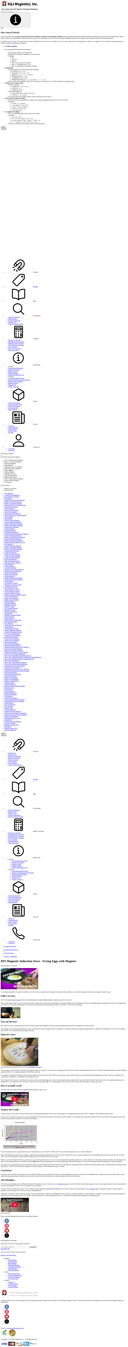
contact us (15, 43)
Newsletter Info (5, 1249)
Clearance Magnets (10, 710)
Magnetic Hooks (9, 683)
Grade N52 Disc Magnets (12, 554)
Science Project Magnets (11, 640)
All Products (12, 753)
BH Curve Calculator (14, 348)
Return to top (5, 1255)
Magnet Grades (12, 371)
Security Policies (13, 1287)
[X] (6, 1237)
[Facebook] (6, 1222)
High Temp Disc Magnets (12, 561)
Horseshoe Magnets (10, 730)
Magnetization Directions (15, 381)
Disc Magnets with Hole (11, 497)
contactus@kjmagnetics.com (15, 1328)
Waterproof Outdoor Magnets (13, 649)
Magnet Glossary (13, 383)
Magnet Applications (10, 694)
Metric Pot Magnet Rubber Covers (14, 542)
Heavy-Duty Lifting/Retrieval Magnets (15, 664)
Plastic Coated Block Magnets (13, 524)
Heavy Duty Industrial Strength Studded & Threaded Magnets (22, 657)
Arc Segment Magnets (11, 608)
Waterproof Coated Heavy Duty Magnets (16, 669)
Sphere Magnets (9, 618)
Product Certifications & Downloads (19, 380)
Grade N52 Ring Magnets (12, 557)
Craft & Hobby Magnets (11, 628)
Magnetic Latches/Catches (12, 667)
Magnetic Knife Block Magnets (13, 650)
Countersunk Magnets (11, 596)
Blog (34, 301)
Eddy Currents (16, 1000)
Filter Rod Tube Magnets (11, 661)
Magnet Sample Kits (10, 693)
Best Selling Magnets (10, 622)
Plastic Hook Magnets (11, 573)
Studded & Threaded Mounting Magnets (16, 534)
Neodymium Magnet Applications (14, 699)
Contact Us (36, 447)
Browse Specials (13, 760)
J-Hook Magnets (9, 566)
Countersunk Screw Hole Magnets (14, 666)
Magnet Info (36, 365)
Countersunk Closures (11, 586)
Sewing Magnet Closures (11, 591)
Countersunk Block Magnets (12, 522)
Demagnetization (13, 841)
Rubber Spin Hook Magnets (12, 571)
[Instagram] (6, 1227)
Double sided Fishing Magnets (13, 579)
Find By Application (14, 320)
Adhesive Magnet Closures (12, 593)
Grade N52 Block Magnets (12, 556)
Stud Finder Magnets (10, 642)
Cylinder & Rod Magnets (11, 495)
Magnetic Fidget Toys (10, 728)
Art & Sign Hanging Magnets (13, 632)
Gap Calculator (12, 347)
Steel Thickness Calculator (16, 345)
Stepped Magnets (9, 601)
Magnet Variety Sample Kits (12, 620)
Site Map (11, 432)
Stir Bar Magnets (9, 617)
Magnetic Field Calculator (16, 343)
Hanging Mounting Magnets (12, 539)
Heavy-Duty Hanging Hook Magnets (15, 662)
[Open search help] (15, 19)
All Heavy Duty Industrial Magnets (14, 654)
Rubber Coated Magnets (11, 600)
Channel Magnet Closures (12, 590)
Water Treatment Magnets (12, 644)
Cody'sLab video (62, 1184)
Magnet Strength (13, 373)
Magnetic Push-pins (10, 605)
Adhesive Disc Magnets (11, 510)
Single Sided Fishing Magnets (13, 578)
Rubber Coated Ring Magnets (13, 549)
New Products (8, 706)
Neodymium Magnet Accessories (14, 701)
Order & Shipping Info (15, 404)
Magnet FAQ (12, 385)
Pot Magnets (8, 498)
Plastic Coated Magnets (11, 598)
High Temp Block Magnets (12, 562)
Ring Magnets (8, 544)
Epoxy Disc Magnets (10, 512)
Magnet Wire (8, 720)
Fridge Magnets (9, 627)
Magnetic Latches (9, 610)
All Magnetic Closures (11, 583)
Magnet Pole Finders (10, 676)
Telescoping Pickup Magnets (13, 625)
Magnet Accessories (14, 758)
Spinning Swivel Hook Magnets (14, 569)
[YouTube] (6, 1232)
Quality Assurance (13, 387)
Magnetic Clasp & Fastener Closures (15, 595)
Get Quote (11, 449)
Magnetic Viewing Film (11, 725)
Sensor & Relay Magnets (11, 639)
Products (35, 272)
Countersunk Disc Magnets (12, 513)
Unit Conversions (13, 350)
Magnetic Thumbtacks (11, 677)
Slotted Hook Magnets (11, 574)
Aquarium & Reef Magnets (12, 635)
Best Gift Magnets (9, 704)
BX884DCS (33, 1067)
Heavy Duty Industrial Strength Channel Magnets (19, 659)
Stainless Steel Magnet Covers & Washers (16, 671)
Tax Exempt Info (13, 408)
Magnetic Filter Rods (10, 612)
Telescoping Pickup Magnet (12, 674)
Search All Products (14, 317)
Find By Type (12, 322)
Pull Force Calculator (14, 340)
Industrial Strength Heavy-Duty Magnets (16, 647)
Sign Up (3, 129)
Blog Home (12, 1255)
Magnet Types (12, 755)
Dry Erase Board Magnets (12, 633)
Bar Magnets (8, 519)
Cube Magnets (8, 517)
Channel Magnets (9, 529)
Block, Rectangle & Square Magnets (15, 515)
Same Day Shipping (14, 406)
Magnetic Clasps (9, 606)
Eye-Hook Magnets (10, 568)
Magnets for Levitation (11, 637)
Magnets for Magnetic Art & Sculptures (16, 652)
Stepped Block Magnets (11, 527)
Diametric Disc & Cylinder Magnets (15, 505)
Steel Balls (7, 726)
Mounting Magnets (10, 530)
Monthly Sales (8, 708)
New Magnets (8, 623)
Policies (35, 424)
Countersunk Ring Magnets (12, 546)
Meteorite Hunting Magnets (12, 645)
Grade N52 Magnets (10, 552)
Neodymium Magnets (10, 698)
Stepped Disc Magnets (11, 507)
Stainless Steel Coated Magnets (13, 541)
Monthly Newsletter (14, 370)
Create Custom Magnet (15, 765)
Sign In (3, 127)
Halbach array (94, 1189)
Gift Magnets (8, 696)
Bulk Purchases (12, 409)
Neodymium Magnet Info (15, 368)
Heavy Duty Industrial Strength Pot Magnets (17, 655)
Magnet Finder (12, 319)
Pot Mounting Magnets (11, 532)
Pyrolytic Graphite (9, 723)
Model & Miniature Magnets (12, 630)
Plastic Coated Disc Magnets (12, 502)
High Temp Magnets (10, 559)
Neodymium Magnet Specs (16, 378)
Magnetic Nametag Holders (12, 615)
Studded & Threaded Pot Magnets (14, 500)
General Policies (13, 427)
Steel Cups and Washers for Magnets (15, 713)
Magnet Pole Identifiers (11, 716)
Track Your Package (14, 403)
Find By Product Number (15, 324)
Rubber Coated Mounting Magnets (14, 537)
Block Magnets (12, 1262)
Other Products (8, 703)
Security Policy (12, 431)
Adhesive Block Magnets (11, 520)
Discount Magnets (13, 1270)
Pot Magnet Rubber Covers (12, 718)
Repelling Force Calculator (16, 342)
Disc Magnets (8, 493)
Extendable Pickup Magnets (12, 721)
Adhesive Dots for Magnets (12, 711)
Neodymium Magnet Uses (16, 375)
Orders (35, 401)
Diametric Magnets (10, 603)
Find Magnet (37, 315)
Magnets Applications (14, 756)
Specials (35, 286)
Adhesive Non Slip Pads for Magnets (15, 715)
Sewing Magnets (9, 508)
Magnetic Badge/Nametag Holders (14, 686)
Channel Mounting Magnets (12, 535)
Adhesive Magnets (10, 684)
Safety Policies (12, 429)
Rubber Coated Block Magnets (13, 525)
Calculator (36, 338)
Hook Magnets (8, 564)
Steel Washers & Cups (11, 588)
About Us (11, 426)
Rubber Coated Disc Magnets (13, 503)
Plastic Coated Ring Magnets (13, 547)
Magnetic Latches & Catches (13, 584)
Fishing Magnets (9, 576)
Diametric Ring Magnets (11, 551)
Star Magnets (8, 613)
